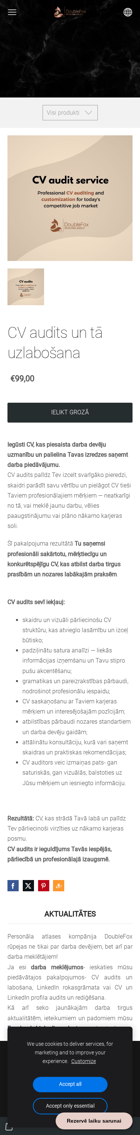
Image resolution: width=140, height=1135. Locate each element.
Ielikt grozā (70, 412)
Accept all (70, 1084)
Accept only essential (70, 1106)
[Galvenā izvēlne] (12, 12)
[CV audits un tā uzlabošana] (25, 286)
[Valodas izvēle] (128, 12)
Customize (83, 1061)
